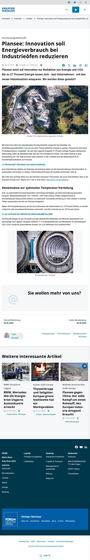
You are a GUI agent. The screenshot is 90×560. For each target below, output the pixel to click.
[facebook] (63, 65)
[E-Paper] (69, 2)
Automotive (12, 414)
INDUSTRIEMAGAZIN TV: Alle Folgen (76, 462)
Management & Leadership (52, 467)
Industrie (18, 19)
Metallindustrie (79, 334)
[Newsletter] (74, 2)
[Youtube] (81, 447)
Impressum (41, 541)
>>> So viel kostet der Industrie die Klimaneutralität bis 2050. (27, 214)
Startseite (6, 19)
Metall (4, 482)
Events (60, 521)
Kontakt (51, 541)
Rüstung (5, 492)
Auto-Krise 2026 (9, 461)
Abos (54, 521)
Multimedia (72, 453)
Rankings (50, 453)
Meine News (7, 457)
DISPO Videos (73, 469)
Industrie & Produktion (55, 457)
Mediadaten (70, 521)
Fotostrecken (73, 474)
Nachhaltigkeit (49, 414)
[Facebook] (76, 447)
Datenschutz (24, 541)
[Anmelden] (75, 10)
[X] (69, 65)
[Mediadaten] (80, 2)
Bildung (49, 474)
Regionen (50, 478)
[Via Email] (80, 65)
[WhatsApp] (86, 65)
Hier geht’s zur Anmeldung (57, 180)
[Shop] (86, 2)
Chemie (5, 478)
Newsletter (45, 521)
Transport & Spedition (33, 457)
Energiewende (48, 334)
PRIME (5, 453)
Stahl (39, 414)
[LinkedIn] (75, 65)
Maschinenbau (8, 473)
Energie (29, 19)
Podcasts (72, 457)
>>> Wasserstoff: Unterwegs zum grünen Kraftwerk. (24, 164)
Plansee (27, 148)
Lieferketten (29, 461)
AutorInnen (34, 521)
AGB (33, 541)
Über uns (24, 521)
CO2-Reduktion (63, 334)
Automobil (6, 468)
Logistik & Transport (54, 461)
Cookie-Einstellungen (64, 541)
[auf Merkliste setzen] (41, 65)
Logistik (27, 453)
